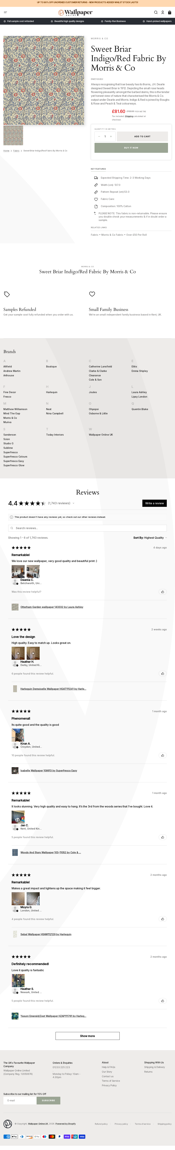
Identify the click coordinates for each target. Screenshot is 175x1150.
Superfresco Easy (13, 461)
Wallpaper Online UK (101, 434)
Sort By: (138, 537)
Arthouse (8, 375)
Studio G (8, 443)
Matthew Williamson (15, 409)
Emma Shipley (140, 370)
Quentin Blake (140, 409)
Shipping (129, 116)
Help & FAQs (108, 1067)
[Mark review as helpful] (163, 592)
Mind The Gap (11, 413)
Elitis (134, 366)
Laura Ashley (139, 392)
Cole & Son (95, 379)
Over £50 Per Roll (136, 234)
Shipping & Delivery (154, 1067)
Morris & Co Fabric (112, 234)
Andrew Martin (11, 370)
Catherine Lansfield (100, 366)
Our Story (107, 1071)
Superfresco (10, 452)
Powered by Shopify (66, 1123)
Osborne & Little (98, 413)
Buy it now (131, 147)
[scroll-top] (168, 1143)
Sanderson (9, 434)
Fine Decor (9, 392)
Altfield (7, 366)
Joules (93, 392)
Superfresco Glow (13, 465)
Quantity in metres (105, 129)
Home (6, 150)
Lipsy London (139, 396)
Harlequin (51, 392)
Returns (148, 1071)
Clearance (95, 375)
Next (48, 409)
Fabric (16, 150)
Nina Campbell (54, 413)
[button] (5, 12)
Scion (6, 439)
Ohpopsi (94, 409)
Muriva (7, 422)
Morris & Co (10, 417)
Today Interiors (55, 434)
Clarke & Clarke (98, 370)
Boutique (51, 366)
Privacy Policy (109, 1085)
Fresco (7, 396)
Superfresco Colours (15, 456)
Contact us (107, 1076)
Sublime (8, 447)
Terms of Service (111, 1080)
